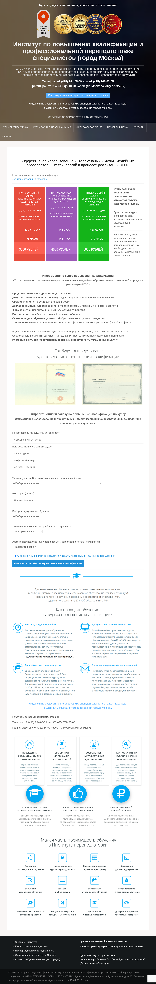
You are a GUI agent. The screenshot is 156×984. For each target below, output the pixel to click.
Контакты (138, 127)
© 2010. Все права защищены (25, 972)
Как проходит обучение (89, 127)
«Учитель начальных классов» (29, 179)
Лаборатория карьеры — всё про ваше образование (111, 946)
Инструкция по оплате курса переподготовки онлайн (78, 95)
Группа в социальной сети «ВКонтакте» (103, 941)
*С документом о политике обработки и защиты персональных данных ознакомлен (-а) (65, 556)
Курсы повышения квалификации (52, 127)
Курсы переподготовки (15, 127)
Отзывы (6, 136)
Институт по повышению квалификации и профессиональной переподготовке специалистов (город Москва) (78, 51)
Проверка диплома (117, 127)
